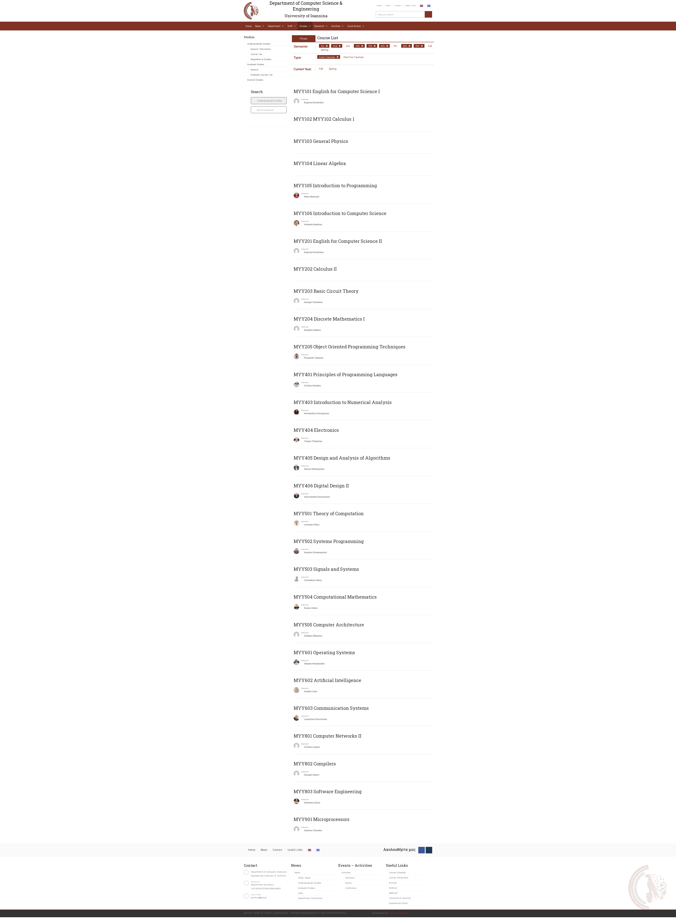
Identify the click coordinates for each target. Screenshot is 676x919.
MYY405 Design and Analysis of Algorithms (342, 458)
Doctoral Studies (255, 79)
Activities (335, 26)
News (258, 26)
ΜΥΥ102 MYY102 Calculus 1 (324, 119)
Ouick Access (354, 26)
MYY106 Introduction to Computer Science (340, 213)
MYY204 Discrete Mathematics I (329, 319)
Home (379, 5)
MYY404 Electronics (316, 430)
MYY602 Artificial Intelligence (327, 680)
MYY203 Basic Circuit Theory (326, 291)
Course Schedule (397, 872)
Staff (289, 26)
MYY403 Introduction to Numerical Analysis (343, 402)
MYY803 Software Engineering (328, 791)
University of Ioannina (400, 897)
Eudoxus (393, 887)
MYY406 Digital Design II (321, 486)
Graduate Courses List (262, 74)
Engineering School (398, 902)
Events (348, 882)
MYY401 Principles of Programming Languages (346, 374)
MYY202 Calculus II (315, 269)
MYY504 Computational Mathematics (335, 597)
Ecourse (393, 882)
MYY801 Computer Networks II (327, 736)
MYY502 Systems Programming (329, 541)
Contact (398, 5)
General (254, 69)
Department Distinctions (310, 897)
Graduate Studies (255, 64)
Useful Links (410, 5)
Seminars (350, 877)
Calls (300, 892)
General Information (261, 48)
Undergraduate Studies (258, 43)
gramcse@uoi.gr (259, 897)
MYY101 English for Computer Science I (337, 91)
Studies (303, 26)
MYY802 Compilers (315, 764)
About (388, 5)
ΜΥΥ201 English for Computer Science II (338, 241)
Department (274, 26)
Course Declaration (398, 877)
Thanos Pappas (398, 913)
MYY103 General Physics (321, 141)
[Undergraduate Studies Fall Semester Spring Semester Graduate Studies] (269, 100)
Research (319, 26)
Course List (256, 53)
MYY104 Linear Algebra (320, 163)
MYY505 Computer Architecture (329, 625)
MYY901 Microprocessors (321, 819)
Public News (304, 877)
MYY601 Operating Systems (324, 652)
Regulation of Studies (261, 59)
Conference (350, 887)
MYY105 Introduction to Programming (335, 185)
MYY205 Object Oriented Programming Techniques (349, 347)
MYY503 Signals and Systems (326, 569)
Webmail (393, 892)
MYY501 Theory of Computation (329, 513)
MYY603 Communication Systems (331, 708)
